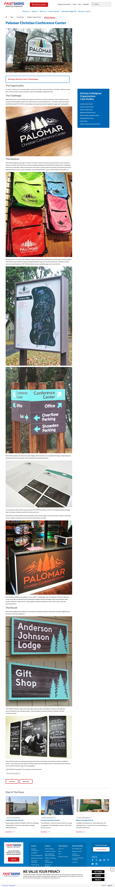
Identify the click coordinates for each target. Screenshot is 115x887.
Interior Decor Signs (50, 851)
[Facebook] (93, 860)
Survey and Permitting (34, 861)
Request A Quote (63, 856)
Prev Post (12, 781)
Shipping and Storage (37, 858)
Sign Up (13, 859)
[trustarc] (110, 885)
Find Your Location (40, 4)
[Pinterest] (108, 860)
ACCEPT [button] (98, 875)
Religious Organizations (13, 773)
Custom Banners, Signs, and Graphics (50, 854)
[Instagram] (104, 860)
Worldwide (86, 4)
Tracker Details (12, 885)
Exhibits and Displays (50, 858)
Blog (80, 4)
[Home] (14, 4)
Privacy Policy (5, 885)
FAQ (60, 854)
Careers (74, 4)
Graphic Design (35, 864)
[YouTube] (93, 864)
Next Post (26, 781)
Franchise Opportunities (63, 4)
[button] (112, 869)
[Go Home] (6, 17)
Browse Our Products (48, 865)
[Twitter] (96, 860)
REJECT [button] (98, 879)
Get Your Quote (101, 849)
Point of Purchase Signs (49, 861)
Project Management (36, 855)
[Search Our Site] (93, 4)
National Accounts (77, 851)
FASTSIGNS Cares (77, 848)
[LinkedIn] (100, 860)
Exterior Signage (49, 848)
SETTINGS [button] (98, 872)
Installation (34, 853)
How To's (61, 848)
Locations (74, 862)
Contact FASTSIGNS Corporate (77, 858)
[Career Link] (96, 864)
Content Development (34, 849)
